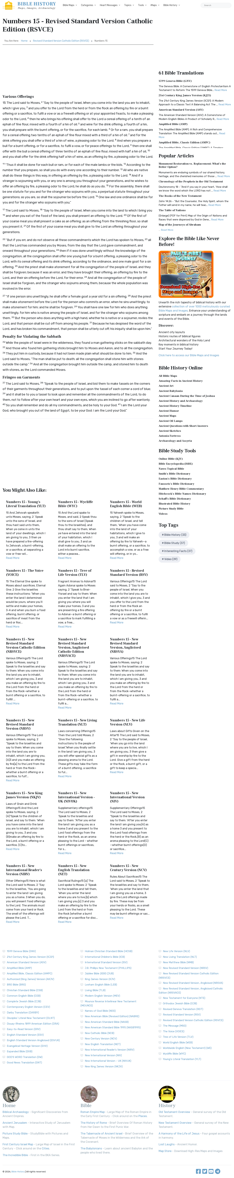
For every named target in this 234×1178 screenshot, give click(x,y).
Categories (87, 5)
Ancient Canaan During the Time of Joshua (187, 396)
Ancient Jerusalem (15, 1122)
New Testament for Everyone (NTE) (184, 998)
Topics (127, 5)
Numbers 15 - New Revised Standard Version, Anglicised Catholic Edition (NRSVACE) (73, 647)
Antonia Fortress (170, 436)
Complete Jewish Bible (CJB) (24, 1001)
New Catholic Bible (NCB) (99, 1033)
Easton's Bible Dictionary (175, 478)
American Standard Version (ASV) (181, 109)
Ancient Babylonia (171, 391)
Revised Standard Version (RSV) (182, 1014)
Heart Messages (109, 5)
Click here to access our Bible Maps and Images (189, 355)
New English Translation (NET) (103, 1044)
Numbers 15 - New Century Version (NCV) (128, 868)
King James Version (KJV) (100, 979)
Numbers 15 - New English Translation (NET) (74, 870)
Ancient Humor (169, 411)
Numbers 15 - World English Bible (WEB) (126, 504)
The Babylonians (91, 1148)
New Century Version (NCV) (101, 1038)
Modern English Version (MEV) (102, 995)
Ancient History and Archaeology (181, 401)
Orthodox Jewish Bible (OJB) (180, 1003)
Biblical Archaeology (16, 1112)
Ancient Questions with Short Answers (183, 426)
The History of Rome (94, 1122)
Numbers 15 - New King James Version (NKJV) (24, 795)
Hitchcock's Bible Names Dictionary (182, 493)
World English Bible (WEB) (178, 1042)
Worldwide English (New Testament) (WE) (187, 1048)
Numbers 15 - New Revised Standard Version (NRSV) (20, 724)
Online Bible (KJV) (171, 459)
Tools (141, 5)
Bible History (170, 5)
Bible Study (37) (174, 543)
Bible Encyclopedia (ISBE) (176, 464)
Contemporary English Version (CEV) (28, 1006)
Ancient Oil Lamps (171, 421)
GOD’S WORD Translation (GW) (24, 1057)
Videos (163, 514)
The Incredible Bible (15, 1155)
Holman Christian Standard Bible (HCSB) (108, 951)
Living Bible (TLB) (95, 990)
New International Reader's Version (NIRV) (109, 1049)
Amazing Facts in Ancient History (181, 381)
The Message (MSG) (174, 1025)
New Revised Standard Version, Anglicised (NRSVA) (193, 982)
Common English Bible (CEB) (24, 995)
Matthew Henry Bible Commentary (181, 489)
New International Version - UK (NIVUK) (108, 1060)
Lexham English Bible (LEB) (101, 984)
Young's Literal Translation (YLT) (182, 1059)
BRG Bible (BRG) (16, 984)
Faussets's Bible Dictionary (176, 484)
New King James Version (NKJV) (104, 1066)
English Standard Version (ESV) (25, 1034)
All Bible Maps (168, 376)
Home (24, 40)
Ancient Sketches (170, 431)
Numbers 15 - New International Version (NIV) (127, 797)
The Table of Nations (172, 210)
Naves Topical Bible (171, 468)
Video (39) (170, 559)
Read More (12, 558)
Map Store (165, 1151)
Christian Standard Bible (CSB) (25, 990)
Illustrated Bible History (174, 503)
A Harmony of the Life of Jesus (179, 1133)
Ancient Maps (167, 416)
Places (142, 1116)
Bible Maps (68, 5)
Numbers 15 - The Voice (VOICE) (25, 572)
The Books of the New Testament (180, 196)
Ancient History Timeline (175, 406)
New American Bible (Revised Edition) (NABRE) (112, 1016)
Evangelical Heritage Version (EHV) (27, 1045)
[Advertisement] (78, 70)
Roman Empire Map (93, 1112)
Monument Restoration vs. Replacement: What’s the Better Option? (192, 165)
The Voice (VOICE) (173, 1031)
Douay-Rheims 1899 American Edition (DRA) (33, 1023)
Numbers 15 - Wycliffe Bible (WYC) (75, 504)
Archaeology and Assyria (175, 441)
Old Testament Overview (174, 1112)
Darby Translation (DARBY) (23, 1012)
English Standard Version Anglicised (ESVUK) (33, 1040)
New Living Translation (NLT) (180, 956)
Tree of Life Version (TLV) (178, 1036)
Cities (45, 1148)
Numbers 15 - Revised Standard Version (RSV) (129, 572)
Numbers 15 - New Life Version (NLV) (127, 722)
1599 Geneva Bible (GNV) (175, 81)
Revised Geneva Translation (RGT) (183, 1009)
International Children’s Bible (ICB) (105, 956)
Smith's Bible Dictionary (174, 473)
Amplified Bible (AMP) (173, 124)
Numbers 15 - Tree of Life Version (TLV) (74, 572)
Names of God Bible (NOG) (100, 1010)
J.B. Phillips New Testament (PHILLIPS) (108, 968)
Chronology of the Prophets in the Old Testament (191, 181)
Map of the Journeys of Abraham (180, 224)
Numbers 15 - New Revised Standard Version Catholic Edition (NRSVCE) (25, 645)
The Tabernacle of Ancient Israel (101, 1133)
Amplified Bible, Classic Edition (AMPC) (184, 142)
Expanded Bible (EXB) (19, 1051)
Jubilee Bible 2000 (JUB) (99, 973)
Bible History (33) (175, 534)
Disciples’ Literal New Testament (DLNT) (31, 1018)
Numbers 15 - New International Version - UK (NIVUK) (76, 797)
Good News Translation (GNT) (24, 1062)
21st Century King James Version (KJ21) (185, 95)
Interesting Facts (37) (178, 551)
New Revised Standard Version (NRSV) (185, 968)
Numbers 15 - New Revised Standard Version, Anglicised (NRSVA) (125, 645)
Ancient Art (166, 386)
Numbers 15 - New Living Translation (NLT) (77, 722)
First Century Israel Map (18, 1144)
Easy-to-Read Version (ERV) (23, 1029)
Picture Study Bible (171, 508)
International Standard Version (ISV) (106, 962)
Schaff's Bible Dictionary (175, 498)
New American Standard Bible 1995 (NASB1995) (113, 1027)
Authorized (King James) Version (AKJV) (30, 979)
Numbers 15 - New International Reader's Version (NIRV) (24, 870)
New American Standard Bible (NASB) (107, 1022)
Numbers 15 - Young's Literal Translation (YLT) (26, 504)
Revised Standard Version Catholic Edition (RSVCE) (61, 40)
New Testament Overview (175, 1122)
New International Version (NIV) (103, 1055)
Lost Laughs (167, 1144)
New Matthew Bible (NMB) (178, 962)
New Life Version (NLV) (176, 951)
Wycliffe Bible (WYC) (174, 1053)
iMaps (154, 5)
